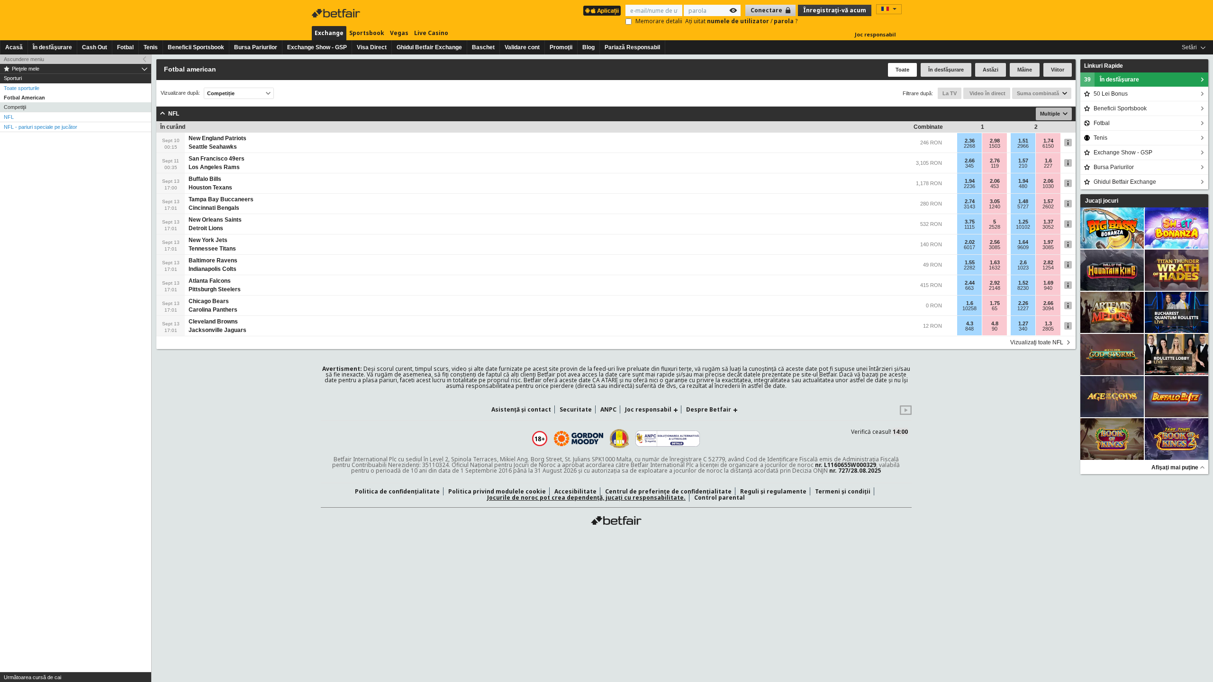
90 (994, 328)
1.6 (1048, 160)
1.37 (1048, 221)
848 (969, 328)
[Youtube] (906, 413)
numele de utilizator (738, 21)
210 (1023, 165)
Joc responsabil (875, 34)
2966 (1023, 146)
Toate (902, 69)
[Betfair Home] (616, 520)
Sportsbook (366, 33)
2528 (994, 226)
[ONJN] (619, 438)
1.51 (1023, 140)
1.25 (1023, 221)
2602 (1048, 206)
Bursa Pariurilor (255, 47)
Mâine (1024, 69)
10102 (1023, 226)
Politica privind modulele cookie (497, 491)
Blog (588, 47)
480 (1023, 186)
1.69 (1048, 282)
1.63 (995, 262)
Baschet (483, 47)
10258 (969, 308)
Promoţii (561, 47)
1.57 (1023, 160)
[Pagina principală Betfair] (337, 13)
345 (969, 165)
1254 (1048, 267)
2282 (969, 267)
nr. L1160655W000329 (845, 465)
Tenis (151, 47)
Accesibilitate (575, 491)
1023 (1023, 267)
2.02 (970, 242)
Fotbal (125, 47)
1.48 (1023, 201)
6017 (969, 247)
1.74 (1048, 140)
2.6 (1023, 262)
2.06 (995, 181)
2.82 (1048, 262)
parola (784, 21)
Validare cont (522, 47)
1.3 (1048, 323)
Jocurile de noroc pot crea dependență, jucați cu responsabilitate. (586, 498)
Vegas (399, 33)
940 (1048, 288)
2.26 (1023, 303)
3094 (1048, 308)
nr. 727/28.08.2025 (855, 471)
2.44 (970, 282)
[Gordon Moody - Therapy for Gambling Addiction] (578, 438)
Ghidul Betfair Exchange (429, 47)
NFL (9, 117)
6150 (1048, 146)
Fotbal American (24, 97)
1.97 (1048, 242)
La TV (949, 93)
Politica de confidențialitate (397, 491)
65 (994, 308)
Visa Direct (372, 47)
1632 (994, 267)
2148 (994, 288)
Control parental (719, 498)
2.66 (970, 160)
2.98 (995, 140)
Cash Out (94, 47)
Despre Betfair (708, 409)
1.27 (1023, 323)
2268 (969, 146)
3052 (1048, 226)
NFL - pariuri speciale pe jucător (40, 127)
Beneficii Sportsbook (196, 47)
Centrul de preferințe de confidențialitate (668, 491)
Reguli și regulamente (773, 491)
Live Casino (431, 33)
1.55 (970, 262)
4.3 (969, 323)
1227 (1023, 308)
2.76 (995, 160)
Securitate (576, 409)
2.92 (995, 282)
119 (995, 165)
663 (969, 288)
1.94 (970, 181)
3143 (969, 206)
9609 (1023, 247)
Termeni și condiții (842, 491)
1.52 (1023, 282)
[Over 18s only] (539, 438)
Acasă (14, 47)
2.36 (970, 140)
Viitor (1057, 69)
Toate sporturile (21, 88)
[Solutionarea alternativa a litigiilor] (667, 439)
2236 (969, 186)
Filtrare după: (918, 93)
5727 (1023, 206)
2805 (1048, 328)
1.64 (1023, 242)
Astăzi (990, 69)
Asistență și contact (521, 409)
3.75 (970, 221)
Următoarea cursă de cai (32, 677)
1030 (1048, 186)
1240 (994, 206)
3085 (994, 247)
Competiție (221, 93)
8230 (1023, 288)
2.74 (970, 201)
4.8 (994, 323)
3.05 (995, 201)
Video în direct (986, 93)
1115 (969, 226)
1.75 (995, 303)
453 (994, 186)
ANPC (608, 409)
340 (1023, 328)
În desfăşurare (52, 47)
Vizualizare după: (180, 93)
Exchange (329, 33)
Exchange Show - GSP (317, 47)
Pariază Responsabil (632, 47)
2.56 (995, 242)
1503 (994, 146)
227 (1048, 165)
